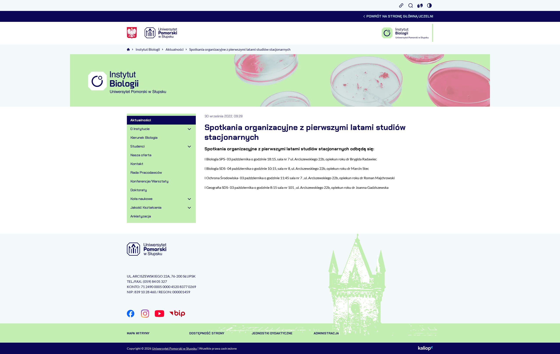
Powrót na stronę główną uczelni (399, 16)
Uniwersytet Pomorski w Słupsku (174, 348)
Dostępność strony (206, 333)
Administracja (326, 333)
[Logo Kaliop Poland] (425, 348)
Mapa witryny (138, 333)
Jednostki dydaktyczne (272, 333)
